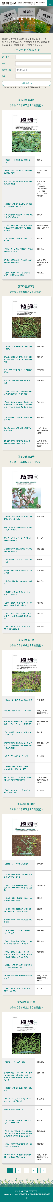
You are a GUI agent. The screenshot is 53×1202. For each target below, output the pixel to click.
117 (35, 1170)
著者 (4, 63)
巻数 (4, 76)
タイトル (6, 57)
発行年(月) (6, 70)
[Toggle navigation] (50, 3)
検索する (26, 83)
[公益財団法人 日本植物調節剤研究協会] (23, 2)
